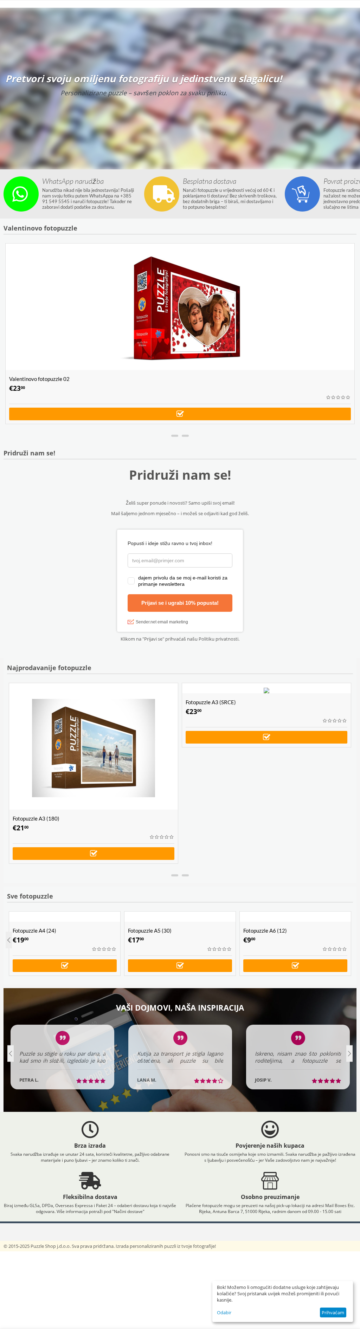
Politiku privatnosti (218, 639)
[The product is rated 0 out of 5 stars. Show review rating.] (338, 397)
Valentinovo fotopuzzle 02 (39, 379)
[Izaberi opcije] (180, 414)
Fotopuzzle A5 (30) (150, 930)
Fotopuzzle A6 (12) (265, 930)
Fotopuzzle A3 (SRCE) (211, 702)
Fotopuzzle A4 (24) (34, 930)
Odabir (224, 1312)
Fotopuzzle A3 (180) (36, 818)
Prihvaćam (333, 1312)
